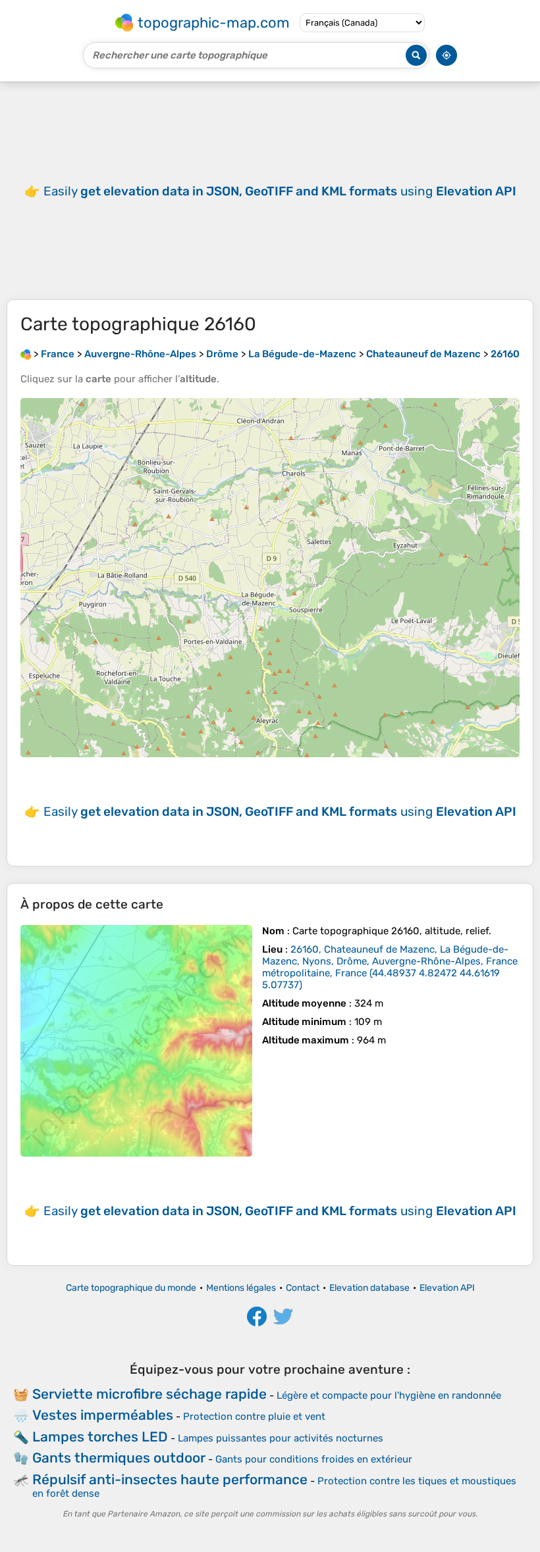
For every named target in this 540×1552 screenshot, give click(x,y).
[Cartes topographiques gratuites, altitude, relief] (25, 354)
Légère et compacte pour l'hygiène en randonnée (389, 1395)
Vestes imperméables (102, 1415)
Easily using (279, 191)
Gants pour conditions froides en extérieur (313, 1459)
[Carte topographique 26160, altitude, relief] (136, 1041)
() (390, 967)
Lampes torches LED (100, 1436)
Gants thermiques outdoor (118, 1457)
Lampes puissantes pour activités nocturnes (280, 1438)
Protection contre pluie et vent (254, 1416)
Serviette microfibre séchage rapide (149, 1394)
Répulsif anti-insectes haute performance (170, 1479)
